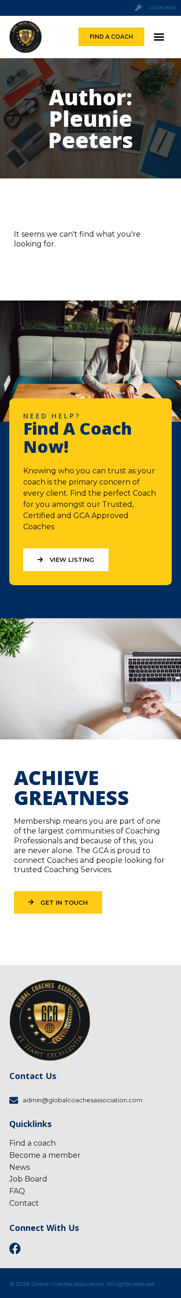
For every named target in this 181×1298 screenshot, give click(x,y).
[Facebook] (15, 1248)
